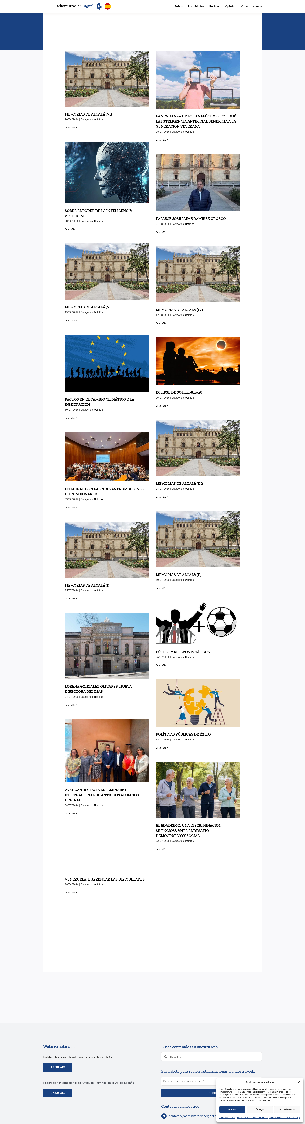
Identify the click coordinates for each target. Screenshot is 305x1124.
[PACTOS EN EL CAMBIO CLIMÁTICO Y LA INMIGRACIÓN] (107, 363)
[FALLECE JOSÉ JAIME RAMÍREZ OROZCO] (198, 182)
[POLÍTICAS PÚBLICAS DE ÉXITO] (198, 703)
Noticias (189, 223)
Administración (75, 6)
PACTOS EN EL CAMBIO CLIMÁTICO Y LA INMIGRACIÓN (107, 357)
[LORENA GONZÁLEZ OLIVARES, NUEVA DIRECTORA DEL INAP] (107, 646)
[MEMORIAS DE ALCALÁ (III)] (198, 448)
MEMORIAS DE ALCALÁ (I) (107, 546)
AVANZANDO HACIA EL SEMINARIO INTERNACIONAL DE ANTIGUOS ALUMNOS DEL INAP (107, 743)
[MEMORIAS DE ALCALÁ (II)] (198, 539)
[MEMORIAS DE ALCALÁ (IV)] (198, 274)
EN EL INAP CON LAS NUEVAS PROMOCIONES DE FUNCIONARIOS (107, 451)
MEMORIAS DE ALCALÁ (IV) (198, 271)
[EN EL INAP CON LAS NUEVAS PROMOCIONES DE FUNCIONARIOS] (107, 456)
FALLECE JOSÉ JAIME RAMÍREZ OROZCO (198, 179)
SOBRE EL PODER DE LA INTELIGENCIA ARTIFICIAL (107, 167)
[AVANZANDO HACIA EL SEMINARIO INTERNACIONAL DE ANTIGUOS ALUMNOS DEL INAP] (107, 750)
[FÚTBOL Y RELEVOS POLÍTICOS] (198, 623)
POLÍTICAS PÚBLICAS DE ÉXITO (198, 700)
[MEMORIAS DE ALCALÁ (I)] (107, 550)
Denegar (259, 1109)
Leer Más (70, 127)
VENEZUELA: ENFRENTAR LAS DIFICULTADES (107, 844)
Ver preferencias (287, 1109)
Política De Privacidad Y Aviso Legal (252, 1118)
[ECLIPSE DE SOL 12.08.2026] (198, 361)
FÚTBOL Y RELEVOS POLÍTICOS (198, 620)
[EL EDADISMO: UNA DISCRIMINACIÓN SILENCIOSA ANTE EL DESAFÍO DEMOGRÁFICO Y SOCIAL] (198, 790)
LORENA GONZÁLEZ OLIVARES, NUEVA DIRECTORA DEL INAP (107, 640)
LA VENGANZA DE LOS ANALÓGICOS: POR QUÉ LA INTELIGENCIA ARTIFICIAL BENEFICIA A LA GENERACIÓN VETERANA (198, 71)
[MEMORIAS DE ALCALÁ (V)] (107, 271)
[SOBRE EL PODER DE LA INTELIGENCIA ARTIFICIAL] (107, 172)
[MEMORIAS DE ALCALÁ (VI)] (107, 79)
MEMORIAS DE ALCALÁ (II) (198, 536)
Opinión (98, 119)
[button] (298, 1082)
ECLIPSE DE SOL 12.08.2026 (198, 358)
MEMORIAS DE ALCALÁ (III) (198, 444)
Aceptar (232, 1109)
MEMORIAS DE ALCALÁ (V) (107, 268)
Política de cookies (227, 1118)
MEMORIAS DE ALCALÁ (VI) (107, 75)
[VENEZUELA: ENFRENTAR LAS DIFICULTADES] (107, 850)
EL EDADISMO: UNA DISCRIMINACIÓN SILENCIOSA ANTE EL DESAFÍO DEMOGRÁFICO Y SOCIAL (198, 782)
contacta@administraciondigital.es (193, 1116)
